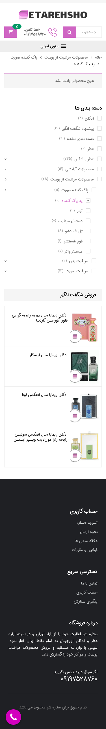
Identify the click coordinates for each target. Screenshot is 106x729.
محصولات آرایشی (79, 169)
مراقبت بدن (78, 261)
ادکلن (89, 118)
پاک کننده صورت (23, 57)
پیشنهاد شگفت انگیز (78, 129)
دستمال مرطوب (70, 221)
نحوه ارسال (89, 532)
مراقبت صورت (77, 271)
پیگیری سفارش (86, 601)
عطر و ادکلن (84, 159)
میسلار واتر (74, 251)
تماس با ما (89, 583)
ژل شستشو (74, 231)
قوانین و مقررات (85, 550)
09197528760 (35, 34)
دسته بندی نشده (80, 139)
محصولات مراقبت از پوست (66, 57)
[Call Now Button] (13, 717)
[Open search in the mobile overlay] (82, 32)
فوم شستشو (73, 241)
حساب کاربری (87, 592)
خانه (98, 57)
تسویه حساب (87, 523)
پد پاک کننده (72, 201)
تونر (80, 211)
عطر (91, 149)
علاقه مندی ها (86, 541)
